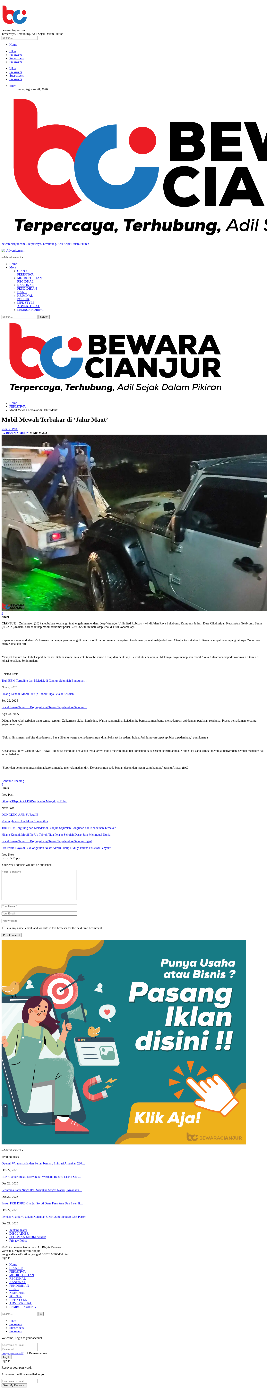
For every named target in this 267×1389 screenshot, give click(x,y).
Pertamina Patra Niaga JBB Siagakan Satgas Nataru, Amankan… (42, 1190)
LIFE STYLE (26, 302)
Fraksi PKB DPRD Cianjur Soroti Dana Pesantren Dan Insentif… (42, 1203)
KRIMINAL (25, 295)
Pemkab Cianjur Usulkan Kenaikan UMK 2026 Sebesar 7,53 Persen (44, 1216)
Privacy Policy (18, 1240)
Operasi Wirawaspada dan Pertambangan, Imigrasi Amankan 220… (43, 1163)
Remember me (38, 1353)
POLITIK (23, 299)
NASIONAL (25, 285)
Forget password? (12, 1353)
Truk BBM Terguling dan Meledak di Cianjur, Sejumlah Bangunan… (44, 680)
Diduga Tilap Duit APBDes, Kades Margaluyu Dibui (34, 801)
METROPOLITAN (29, 278)
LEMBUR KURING (30, 309)
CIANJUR (24, 271)
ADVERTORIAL (28, 306)
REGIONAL (25, 281)
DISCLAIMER (19, 1233)
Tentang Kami (18, 1230)
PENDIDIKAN (27, 288)
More (12, 85)
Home (13, 44)
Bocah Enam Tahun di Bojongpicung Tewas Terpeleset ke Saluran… (44, 707)
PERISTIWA (25, 274)
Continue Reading (13, 781)
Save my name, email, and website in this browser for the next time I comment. (54, 928)
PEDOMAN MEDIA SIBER (27, 1237)
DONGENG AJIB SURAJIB (20, 814)
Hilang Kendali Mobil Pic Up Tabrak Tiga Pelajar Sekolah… (39, 694)
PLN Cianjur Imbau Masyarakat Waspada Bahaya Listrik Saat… (41, 1176)
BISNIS (22, 292)
